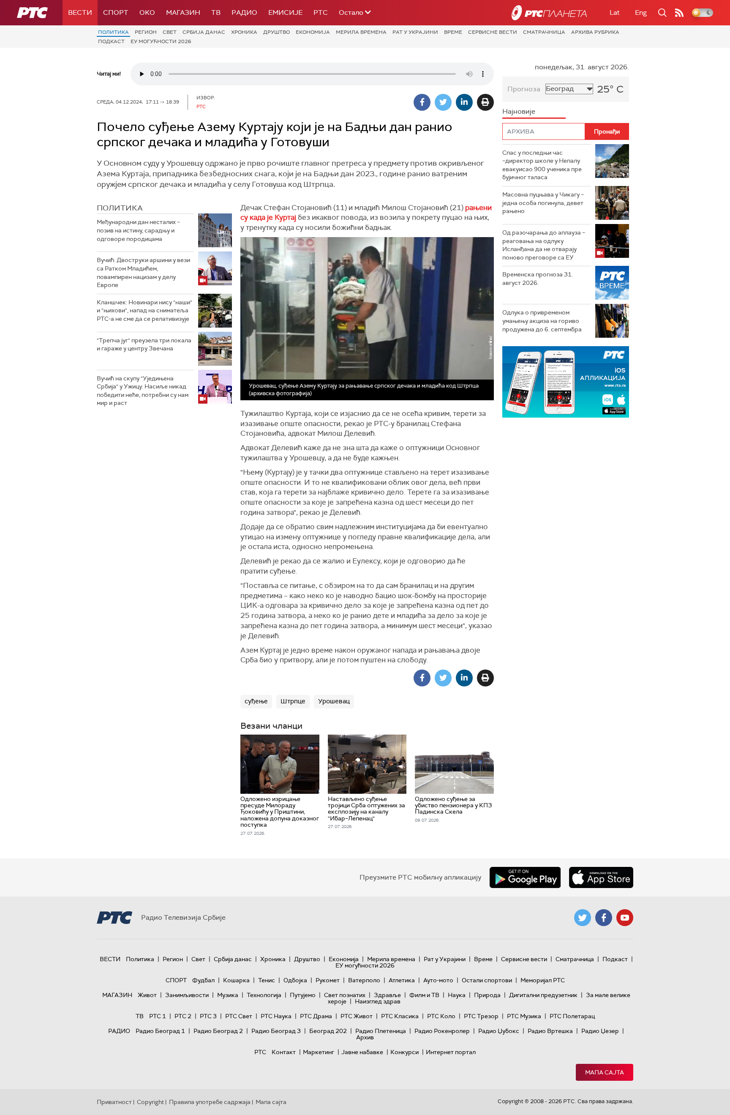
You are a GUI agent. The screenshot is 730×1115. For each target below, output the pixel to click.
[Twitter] (443, 102)
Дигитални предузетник (543, 995)
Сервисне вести (492, 32)
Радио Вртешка (550, 1031)
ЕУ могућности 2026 (161, 41)
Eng (641, 12)
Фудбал (203, 980)
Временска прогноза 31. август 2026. (537, 279)
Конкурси (404, 1052)
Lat (615, 12)
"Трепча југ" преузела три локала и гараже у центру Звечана (144, 344)
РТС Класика (400, 1016)
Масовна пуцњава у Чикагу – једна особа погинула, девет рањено (543, 203)
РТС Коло (441, 1016)
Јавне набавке (362, 1052)
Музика (227, 995)
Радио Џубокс (498, 1031)
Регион (146, 32)
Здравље (387, 995)
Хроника (244, 32)
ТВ (216, 12)
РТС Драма (316, 1016)
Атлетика (402, 980)
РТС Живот (356, 1016)
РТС (320, 12)
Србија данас (203, 32)
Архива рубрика (595, 32)
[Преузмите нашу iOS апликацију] (601, 877)
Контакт (284, 1052)
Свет (170, 32)
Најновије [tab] (518, 111)
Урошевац (334, 701)
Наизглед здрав (377, 1001)
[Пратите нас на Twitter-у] (582, 917)
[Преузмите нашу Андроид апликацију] (525, 877)
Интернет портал (451, 1052)
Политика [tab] (120, 208)
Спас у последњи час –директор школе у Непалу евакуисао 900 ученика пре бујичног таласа (542, 165)
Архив (365, 1037)
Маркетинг (318, 1052)
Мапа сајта (604, 1072)
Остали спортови (487, 980)
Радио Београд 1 (160, 1031)
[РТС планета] (549, 12)
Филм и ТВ (424, 995)
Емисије (285, 12)
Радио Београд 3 (276, 1031)
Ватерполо (364, 980)
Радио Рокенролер (442, 1031)
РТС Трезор (481, 1016)
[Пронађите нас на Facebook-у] (603, 917)
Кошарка (236, 980)
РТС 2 (182, 1016)
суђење (256, 701)
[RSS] (679, 12)
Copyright (150, 1102)
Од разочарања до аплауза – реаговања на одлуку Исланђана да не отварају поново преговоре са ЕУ (543, 245)
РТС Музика (524, 1016)
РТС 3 (208, 1016)
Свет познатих (344, 995)
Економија (313, 32)
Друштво (276, 32)
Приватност (114, 1102)
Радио (244, 12)
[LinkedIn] (464, 102)
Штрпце (293, 701)
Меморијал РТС (542, 980)
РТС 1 (157, 1016)
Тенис (266, 980)
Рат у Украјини (415, 32)
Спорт (115, 12)
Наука (457, 995)
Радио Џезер (600, 1031)
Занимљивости (187, 995)
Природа (487, 995)
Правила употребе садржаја (210, 1102)
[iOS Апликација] (565, 382)
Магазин (183, 12)
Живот (147, 995)
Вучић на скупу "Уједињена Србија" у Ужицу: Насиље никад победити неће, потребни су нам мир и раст (142, 390)
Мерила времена (361, 32)
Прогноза (523, 89)
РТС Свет (238, 1016)
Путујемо (303, 995)
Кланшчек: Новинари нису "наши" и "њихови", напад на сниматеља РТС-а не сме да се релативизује (144, 310)
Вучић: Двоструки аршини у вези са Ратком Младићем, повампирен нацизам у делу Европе (143, 272)
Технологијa (264, 995)
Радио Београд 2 (218, 1031)
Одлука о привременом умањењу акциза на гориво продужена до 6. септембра (542, 321)
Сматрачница (544, 32)
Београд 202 (328, 1031)
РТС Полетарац (572, 1016)
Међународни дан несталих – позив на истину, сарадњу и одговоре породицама (138, 230)
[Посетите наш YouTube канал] (624, 917)
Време (453, 32)
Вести (80, 12)
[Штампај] (485, 102)
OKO (147, 12)
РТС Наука (276, 1016)
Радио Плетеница (380, 1031)
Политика (113, 32)
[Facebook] (422, 102)
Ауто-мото (438, 980)
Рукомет (328, 980)
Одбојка (295, 980)
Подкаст (111, 41)
